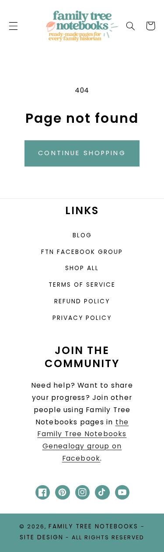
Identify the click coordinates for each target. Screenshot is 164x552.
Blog (82, 235)
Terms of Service (82, 285)
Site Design (41, 537)
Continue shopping (82, 153)
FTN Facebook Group (82, 252)
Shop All (82, 268)
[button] (13, 26)
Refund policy (82, 301)
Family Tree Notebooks (93, 526)
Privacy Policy (82, 318)
